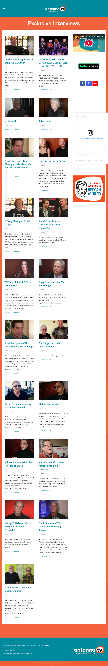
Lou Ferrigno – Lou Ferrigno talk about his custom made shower (18, 164)
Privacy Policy (21, 645)
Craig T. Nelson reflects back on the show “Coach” (18, 526)
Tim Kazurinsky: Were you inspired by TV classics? (52, 465)
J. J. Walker (12, 121)
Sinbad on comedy (49, 404)
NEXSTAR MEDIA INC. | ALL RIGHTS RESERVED (18, 653)
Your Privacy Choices (40, 645)
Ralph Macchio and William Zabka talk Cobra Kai (50, 224)
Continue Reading (12, 89)
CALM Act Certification (9, 645)
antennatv (89, 160)
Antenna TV (79, 160)
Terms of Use (29, 645)
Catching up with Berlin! (52, 161)
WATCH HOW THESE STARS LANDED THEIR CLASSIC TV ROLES (53, 62)
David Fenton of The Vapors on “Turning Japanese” (50, 526)
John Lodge (45, 121)
